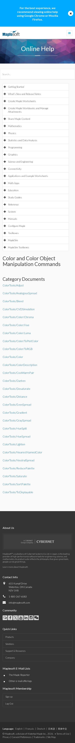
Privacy (6, 737)
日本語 (51, 728)
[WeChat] (36, 617)
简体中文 (62, 728)
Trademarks (39, 737)
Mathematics (15, 125)
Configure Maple (16, 225)
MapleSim (13, 240)
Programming (15, 147)
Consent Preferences (22, 737)
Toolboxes (13, 233)
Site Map (51, 737)
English (18, 728)
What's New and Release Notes (24, 93)
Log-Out (9, 703)
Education (13, 190)
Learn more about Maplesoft (15, 567)
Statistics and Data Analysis (22, 140)
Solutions (9, 644)
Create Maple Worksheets (22, 101)
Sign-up (9, 696)
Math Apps (13, 183)
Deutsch (41, 728)
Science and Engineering (20, 161)
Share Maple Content (19, 118)
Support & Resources (15, 651)
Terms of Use (63, 733)
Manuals (12, 218)
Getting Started (16, 86)
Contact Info (10, 577)
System (12, 211)
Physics (12, 133)
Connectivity (14, 168)
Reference (13, 204)
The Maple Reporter (19, 674)
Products (9, 637)
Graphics (13, 154)
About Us (8, 527)
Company (10, 657)
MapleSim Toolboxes (18, 247)
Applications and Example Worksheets (28, 175)
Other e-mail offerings (20, 680)
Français (29, 728)
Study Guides (15, 197)
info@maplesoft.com (19, 602)
